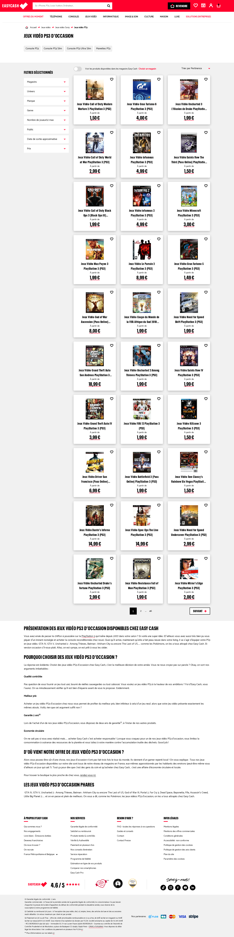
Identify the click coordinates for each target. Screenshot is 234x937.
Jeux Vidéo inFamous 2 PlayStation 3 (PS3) (142, 212)
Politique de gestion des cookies (178, 845)
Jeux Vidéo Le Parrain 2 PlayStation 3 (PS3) (142, 265)
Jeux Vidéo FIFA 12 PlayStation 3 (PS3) (142, 425)
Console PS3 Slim (53, 49)
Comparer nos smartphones (83, 868)
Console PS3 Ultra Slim (79, 49)
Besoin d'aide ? (125, 818)
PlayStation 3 (88, 636)
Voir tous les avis (60, 884)
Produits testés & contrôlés (83, 836)
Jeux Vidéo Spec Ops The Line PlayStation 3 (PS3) (141, 532)
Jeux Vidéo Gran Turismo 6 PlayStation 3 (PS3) (142, 106)
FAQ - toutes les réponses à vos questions (136, 827)
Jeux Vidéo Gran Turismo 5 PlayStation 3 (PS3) (189, 265)
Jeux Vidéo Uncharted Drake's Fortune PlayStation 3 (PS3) (95, 585)
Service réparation (79, 854)
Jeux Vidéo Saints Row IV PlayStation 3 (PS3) (189, 372)
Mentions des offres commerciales (179, 831)
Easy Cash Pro (77, 873)
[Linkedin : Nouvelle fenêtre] (192, 887)
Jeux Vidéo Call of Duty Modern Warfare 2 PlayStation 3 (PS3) (94, 106)
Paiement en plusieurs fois (82, 845)
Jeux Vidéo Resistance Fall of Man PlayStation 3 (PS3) (141, 585)
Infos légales (171, 818)
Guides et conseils (125, 831)
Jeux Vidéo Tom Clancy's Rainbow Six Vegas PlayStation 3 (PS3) (189, 478)
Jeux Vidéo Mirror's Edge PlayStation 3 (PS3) (189, 585)
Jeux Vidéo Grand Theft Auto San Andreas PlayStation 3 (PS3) (95, 372)
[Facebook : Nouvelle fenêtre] (178, 887)
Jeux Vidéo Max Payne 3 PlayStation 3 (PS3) (94, 265)
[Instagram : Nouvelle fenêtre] (171, 887)
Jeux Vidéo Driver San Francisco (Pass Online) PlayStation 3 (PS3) (94, 478)
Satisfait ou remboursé (81, 831)
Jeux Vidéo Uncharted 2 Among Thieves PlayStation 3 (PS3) (141, 372)
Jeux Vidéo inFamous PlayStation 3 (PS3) (142, 159)
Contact (120, 836)
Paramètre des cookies (174, 859)
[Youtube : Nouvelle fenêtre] (185, 887)
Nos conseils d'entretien (81, 850)
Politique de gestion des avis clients (179, 850)
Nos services (78, 818)
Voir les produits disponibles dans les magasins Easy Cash (120, 69)
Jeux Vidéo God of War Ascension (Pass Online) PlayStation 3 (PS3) (94, 319)
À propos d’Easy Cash (36, 818)
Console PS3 (32, 49)
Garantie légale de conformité (84, 827)
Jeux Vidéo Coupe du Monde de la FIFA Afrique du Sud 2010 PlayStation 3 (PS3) (141, 319)
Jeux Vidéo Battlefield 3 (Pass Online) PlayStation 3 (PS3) (142, 478)
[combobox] (72, 5)
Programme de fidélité (81, 859)
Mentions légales (171, 827)
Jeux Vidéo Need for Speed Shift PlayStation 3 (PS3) (189, 319)
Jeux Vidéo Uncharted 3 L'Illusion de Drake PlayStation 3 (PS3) (189, 106)
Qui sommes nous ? (33, 827)
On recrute (29, 850)
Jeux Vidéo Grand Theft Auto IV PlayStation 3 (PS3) (94, 425)
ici (82, 929)
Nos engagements (32, 831)
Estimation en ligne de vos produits (86, 863)
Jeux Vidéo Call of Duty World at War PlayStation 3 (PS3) (94, 159)
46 (150, 611)
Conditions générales (173, 836)
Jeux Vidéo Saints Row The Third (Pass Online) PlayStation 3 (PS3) (188, 159)
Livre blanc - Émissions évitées (37, 836)
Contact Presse (124, 840)
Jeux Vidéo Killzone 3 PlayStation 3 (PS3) (189, 425)
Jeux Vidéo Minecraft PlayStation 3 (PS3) (189, 212)
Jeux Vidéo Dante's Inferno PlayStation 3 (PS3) (95, 532)
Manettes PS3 (103, 49)
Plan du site (169, 854)
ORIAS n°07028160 (96, 926)
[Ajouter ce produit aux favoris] (111, 80)
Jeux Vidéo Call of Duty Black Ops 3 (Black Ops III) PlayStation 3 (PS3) (94, 212)
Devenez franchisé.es (33, 840)
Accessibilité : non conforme (176, 840)
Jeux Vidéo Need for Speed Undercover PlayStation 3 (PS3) (189, 532)
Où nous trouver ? (32, 845)
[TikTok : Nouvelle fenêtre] (163, 887)
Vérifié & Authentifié (80, 840)
